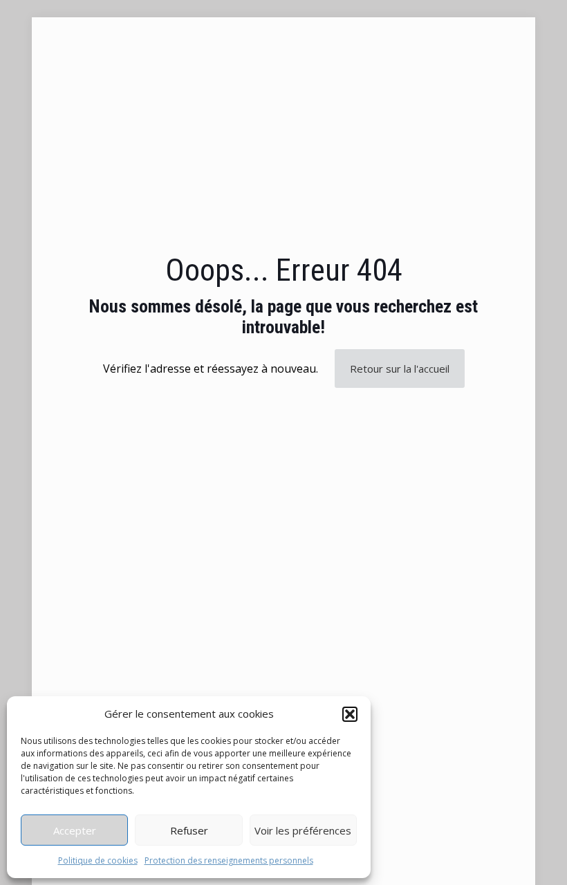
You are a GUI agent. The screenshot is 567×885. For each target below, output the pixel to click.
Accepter (74, 830)
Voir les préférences (302, 830)
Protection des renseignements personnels (229, 860)
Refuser (189, 830)
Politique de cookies (98, 860)
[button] (350, 714)
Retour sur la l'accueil (399, 368)
